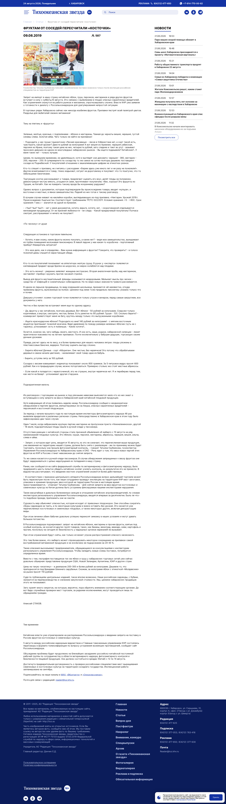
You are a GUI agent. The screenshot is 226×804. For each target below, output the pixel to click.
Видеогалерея (125, 768)
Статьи (39, 21)
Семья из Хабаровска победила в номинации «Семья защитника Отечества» (178, 78)
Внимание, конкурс (128, 737)
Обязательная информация (134, 779)
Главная (27, 21)
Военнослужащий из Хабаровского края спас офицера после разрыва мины (179, 115)
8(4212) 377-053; (169, 732)
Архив (120, 748)
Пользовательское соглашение (39, 762)
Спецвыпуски (125, 743)
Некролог (122, 731)
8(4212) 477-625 (168, 723)
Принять (216, 797)
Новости (121, 709)
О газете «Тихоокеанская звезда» (133, 755)
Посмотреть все (166, 137)
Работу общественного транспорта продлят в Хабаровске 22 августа (178, 65)
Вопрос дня (123, 720)
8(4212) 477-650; (169, 742)
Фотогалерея (125, 762)
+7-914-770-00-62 (193, 3)
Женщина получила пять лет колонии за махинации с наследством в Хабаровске (176, 103)
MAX (63, 674)
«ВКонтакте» (73, 674)
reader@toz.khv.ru (65, 680)
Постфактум (124, 726)
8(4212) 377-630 (187, 742)
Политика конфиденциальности (40, 765)
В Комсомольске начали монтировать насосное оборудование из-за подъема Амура (175, 129)
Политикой (191, 800)
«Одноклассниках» (92, 674)
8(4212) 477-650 (162, 3)
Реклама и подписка (129, 773)
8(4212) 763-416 (187, 732)
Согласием (181, 800)
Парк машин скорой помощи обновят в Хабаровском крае (175, 41)
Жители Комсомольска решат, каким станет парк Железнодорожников (178, 90)
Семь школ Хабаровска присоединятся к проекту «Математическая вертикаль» (176, 53)
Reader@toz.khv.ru (169, 751)
